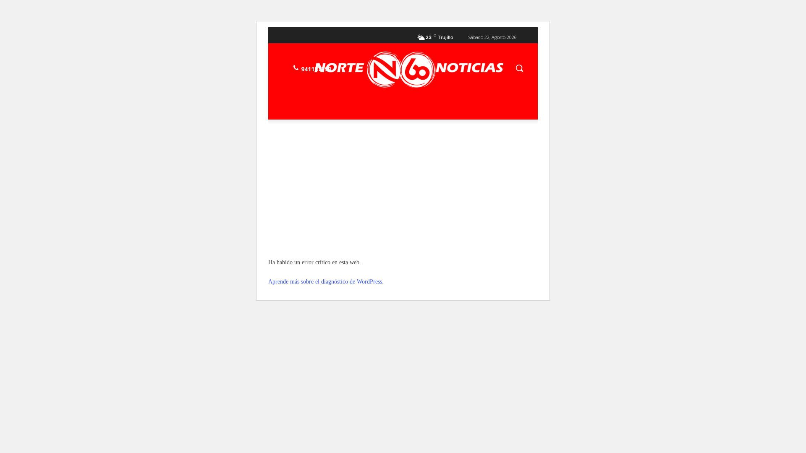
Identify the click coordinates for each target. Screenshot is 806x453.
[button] (519, 68)
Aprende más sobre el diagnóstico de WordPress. (326, 282)
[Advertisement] (403, 188)
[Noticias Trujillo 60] (408, 70)
